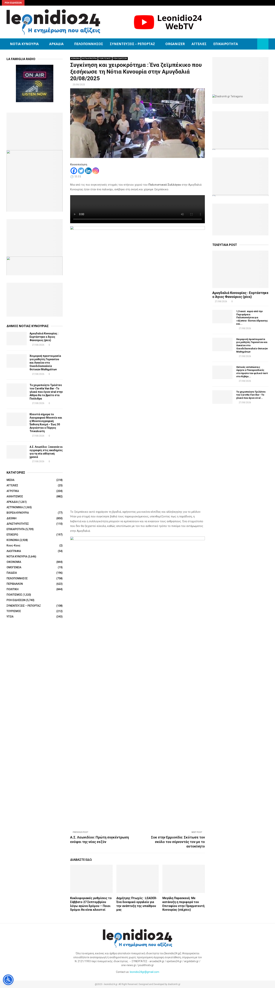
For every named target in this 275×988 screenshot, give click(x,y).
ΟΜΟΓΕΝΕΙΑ (14, 567)
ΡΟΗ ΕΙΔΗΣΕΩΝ (120, 58)
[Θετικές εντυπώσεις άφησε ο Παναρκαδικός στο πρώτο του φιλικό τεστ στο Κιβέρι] (222, 372)
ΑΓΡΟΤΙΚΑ (13, 491)
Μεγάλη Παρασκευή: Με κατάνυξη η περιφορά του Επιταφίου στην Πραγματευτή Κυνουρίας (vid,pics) (183, 903)
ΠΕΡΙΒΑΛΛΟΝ (15, 583)
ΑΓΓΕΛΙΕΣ (199, 44)
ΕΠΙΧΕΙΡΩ (12, 534)
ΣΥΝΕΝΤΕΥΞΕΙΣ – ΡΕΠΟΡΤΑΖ (132, 44)
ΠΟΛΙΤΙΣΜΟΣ (105, 58)
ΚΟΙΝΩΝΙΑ (75, 58)
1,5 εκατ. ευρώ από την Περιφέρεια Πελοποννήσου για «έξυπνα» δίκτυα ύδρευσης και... (252, 317)
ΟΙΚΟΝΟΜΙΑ (14, 561)
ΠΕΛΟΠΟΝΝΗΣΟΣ (88, 44)
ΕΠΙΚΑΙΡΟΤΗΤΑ (225, 44)
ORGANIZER (175, 44)
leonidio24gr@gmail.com (144, 971)
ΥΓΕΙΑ (10, 616)
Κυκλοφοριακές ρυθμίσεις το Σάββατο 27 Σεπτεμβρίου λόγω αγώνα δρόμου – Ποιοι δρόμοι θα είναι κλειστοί (91, 903)
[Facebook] (74, 170)
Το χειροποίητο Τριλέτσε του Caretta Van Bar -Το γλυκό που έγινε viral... (250, 395)
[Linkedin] (88, 170)
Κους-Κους (13, 545)
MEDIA (10, 479)
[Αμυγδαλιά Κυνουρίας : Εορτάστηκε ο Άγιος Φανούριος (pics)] (17, 338)
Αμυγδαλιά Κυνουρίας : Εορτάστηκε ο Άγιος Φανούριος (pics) (44, 337)
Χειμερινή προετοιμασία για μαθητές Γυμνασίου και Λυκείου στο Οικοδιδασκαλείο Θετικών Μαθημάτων (45, 362)
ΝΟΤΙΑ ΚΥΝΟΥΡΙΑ (24, 44)
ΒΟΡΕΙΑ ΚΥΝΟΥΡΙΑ (18, 512)
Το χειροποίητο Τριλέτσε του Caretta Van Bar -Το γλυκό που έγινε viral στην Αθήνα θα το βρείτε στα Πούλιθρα (46, 392)
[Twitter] (81, 170)
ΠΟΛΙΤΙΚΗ (13, 589)
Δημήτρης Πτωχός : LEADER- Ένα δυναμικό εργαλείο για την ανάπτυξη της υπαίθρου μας (136, 903)
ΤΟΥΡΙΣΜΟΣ (14, 611)
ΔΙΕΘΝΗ (11, 518)
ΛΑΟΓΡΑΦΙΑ (14, 551)
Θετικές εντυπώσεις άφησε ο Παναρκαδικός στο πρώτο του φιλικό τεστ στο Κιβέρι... (252, 372)
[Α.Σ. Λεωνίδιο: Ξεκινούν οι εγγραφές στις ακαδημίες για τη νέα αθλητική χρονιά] (17, 452)
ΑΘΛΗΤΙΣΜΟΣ (15, 496)
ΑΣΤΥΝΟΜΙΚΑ (15, 507)
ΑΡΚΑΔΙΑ (56, 44)
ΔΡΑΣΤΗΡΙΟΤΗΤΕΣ (18, 523)
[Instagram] (95, 170)
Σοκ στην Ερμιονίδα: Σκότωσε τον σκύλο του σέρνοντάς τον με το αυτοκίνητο (178, 841)
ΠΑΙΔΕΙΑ (12, 572)
